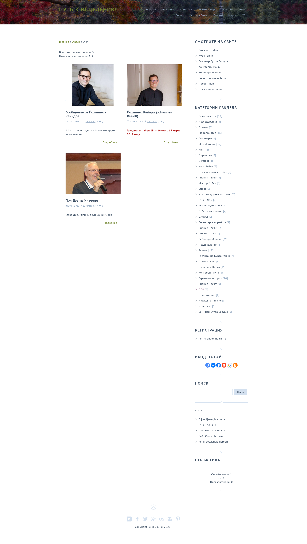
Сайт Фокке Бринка (211, 436)
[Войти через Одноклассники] (235, 365)
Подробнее (109, 142)
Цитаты (203, 216)
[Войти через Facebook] (218, 365)
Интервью (205, 306)
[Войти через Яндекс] (224, 365)
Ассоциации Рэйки (210, 205)
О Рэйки (204, 160)
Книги (202, 149)
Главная (64, 41)
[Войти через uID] (207, 365)
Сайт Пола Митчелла (212, 430)
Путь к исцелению (87, 9)
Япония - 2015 (208, 177)
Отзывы (203, 127)
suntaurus (90, 121)
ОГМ (201, 289)
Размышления (207, 116)
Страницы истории (210, 278)
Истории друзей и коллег (215, 194)
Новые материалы (210, 89)
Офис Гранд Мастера (212, 419)
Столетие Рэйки (208, 50)
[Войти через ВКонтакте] (213, 365)
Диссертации (207, 295)
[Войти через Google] (229, 365)
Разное (203, 250)
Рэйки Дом (205, 199)
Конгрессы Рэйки (209, 66)
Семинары (205, 138)
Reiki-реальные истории (214, 441)
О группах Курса (209, 267)
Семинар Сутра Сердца (213, 61)
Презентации (207, 83)
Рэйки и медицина (210, 211)
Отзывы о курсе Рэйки (213, 172)
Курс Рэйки (206, 55)
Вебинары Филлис (210, 72)
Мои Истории (207, 144)
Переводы (205, 155)
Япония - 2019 (208, 283)
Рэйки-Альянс (207, 424)
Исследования (208, 121)
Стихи (202, 188)
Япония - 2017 (208, 227)
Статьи (76, 41)
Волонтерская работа (212, 78)
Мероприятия (207, 132)
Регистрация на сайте (212, 338)
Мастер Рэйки (207, 183)
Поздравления (208, 244)
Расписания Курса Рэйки (214, 255)
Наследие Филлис (210, 300)
